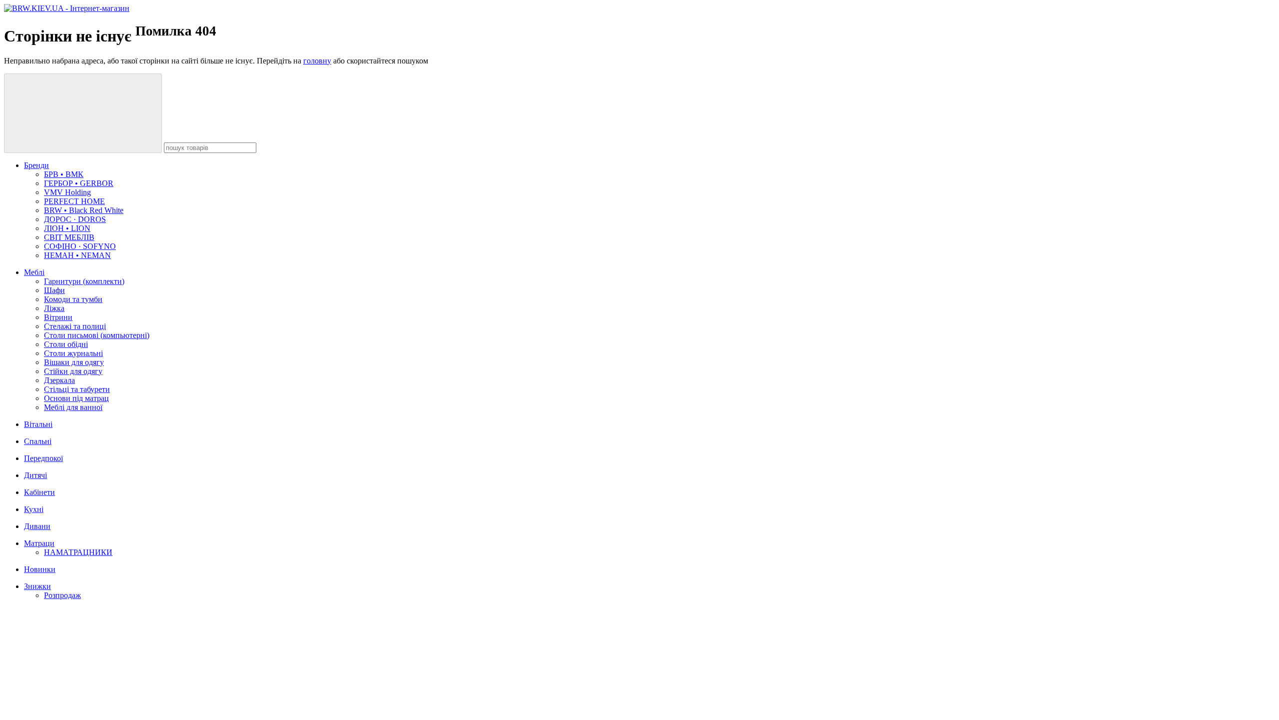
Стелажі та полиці (75, 326)
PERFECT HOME (74, 201)
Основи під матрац (76, 398)
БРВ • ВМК (63, 174)
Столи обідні (66, 344)
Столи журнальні (73, 353)
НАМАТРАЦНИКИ (78, 552)
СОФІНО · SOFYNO (80, 246)
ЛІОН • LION (67, 228)
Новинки (39, 569)
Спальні (37, 441)
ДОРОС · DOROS (75, 219)
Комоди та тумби (73, 299)
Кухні (33, 509)
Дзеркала (59, 380)
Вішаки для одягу (74, 362)
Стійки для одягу (73, 371)
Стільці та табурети (77, 389)
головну (317, 60)
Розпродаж (62, 595)
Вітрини (58, 317)
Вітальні (38, 424)
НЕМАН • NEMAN (77, 255)
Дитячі (35, 475)
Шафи (54, 290)
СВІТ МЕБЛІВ (69, 237)
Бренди (36, 165)
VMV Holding (67, 192)
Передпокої (43, 458)
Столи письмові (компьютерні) (96, 335)
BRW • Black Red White (83, 210)
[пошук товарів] (83, 113)
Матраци (39, 543)
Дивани (37, 526)
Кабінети (39, 492)
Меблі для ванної (73, 407)
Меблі (34, 272)
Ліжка (54, 308)
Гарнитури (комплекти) (84, 281)
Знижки (37, 586)
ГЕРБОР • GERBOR (78, 183)
